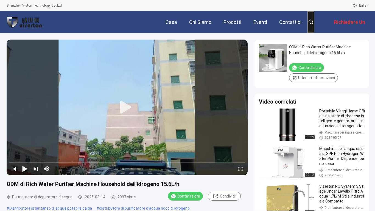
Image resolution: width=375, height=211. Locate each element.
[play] (127, 107)
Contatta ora (188, 196)
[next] (35, 169)
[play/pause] (24, 169)
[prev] (13, 169)
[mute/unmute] (46, 169)
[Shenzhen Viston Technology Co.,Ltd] (24, 22)
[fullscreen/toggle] (240, 169)
